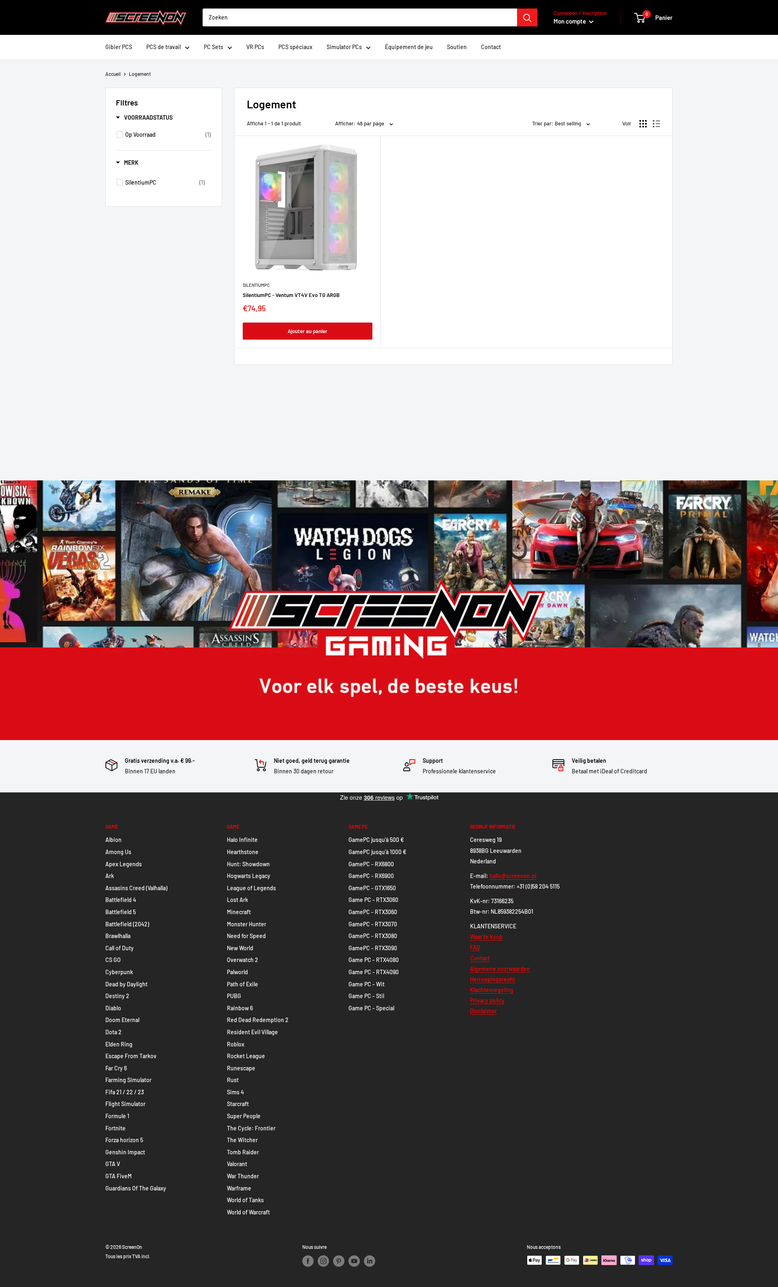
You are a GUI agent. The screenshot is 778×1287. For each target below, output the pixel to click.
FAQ (475, 947)
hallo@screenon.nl (512, 875)
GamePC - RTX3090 (372, 948)
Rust (233, 1079)
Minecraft (239, 911)
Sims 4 (235, 1092)
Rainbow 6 (240, 1008)
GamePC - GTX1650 (372, 888)
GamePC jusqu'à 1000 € (377, 851)
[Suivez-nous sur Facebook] (308, 1261)
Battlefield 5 (120, 911)
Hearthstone (243, 851)
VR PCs (255, 46)
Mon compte (570, 21)
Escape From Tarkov (130, 1055)
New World (240, 948)
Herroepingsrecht (492, 979)
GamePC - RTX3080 (372, 935)
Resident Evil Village (252, 1032)
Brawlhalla (117, 935)
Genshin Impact (125, 1152)
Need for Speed (246, 935)
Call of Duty (119, 948)
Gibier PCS (118, 46)
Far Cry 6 (116, 1068)
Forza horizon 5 (124, 1139)
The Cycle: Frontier (251, 1128)
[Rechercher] (527, 17)
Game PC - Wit (366, 984)
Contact (491, 46)
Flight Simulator (125, 1103)
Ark (109, 875)
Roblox (235, 1044)
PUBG (234, 995)
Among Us (118, 851)
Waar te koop (486, 936)
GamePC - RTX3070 (372, 924)
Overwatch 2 (242, 959)
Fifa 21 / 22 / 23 (124, 1092)
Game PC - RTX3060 (373, 899)
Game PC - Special (371, 1008)
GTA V (112, 1163)
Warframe (239, 1188)
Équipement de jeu (409, 46)
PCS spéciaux (295, 46)
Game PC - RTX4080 (373, 959)
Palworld (237, 971)
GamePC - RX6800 (371, 864)
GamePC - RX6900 (371, 875)
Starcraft (238, 1103)
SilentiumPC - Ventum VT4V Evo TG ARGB (291, 295)
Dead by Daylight (126, 984)
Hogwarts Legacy (248, 875)
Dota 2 (113, 1032)
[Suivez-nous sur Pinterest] (338, 1261)
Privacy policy (487, 1000)
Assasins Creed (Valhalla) (136, 888)
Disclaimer (483, 1010)
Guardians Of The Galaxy (135, 1188)
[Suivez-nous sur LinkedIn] (369, 1261)
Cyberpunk (119, 971)
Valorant (237, 1163)
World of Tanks (245, 1200)
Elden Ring (119, 1044)
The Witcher (242, 1139)
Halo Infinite (242, 839)
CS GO (113, 959)
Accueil (113, 74)
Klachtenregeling (491, 989)
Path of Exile (242, 984)
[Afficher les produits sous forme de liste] (656, 123)
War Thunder (243, 1176)
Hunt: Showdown (248, 864)
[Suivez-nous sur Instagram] (323, 1261)
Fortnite (115, 1128)
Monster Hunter (246, 924)
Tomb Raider (243, 1152)
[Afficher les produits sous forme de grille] (643, 123)
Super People (244, 1116)
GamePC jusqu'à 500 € (376, 839)
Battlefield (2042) (127, 924)
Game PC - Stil (366, 995)
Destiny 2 (117, 995)
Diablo (113, 1008)
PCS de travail (163, 46)
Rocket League (246, 1055)
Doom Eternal (122, 1019)
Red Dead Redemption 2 (258, 1019)
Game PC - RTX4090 (373, 971)
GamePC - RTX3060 (372, 911)
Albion (113, 839)
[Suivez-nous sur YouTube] (354, 1261)
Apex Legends (123, 864)
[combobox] (360, 17)
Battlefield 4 (120, 899)
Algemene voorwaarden (500, 968)
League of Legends (251, 888)
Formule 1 (117, 1116)
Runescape (241, 1068)
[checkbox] (168, 135)
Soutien (457, 46)
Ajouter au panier (307, 331)
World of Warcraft (248, 1212)
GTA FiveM (118, 1176)
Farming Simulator (128, 1079)
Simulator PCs (344, 46)
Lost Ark (237, 899)
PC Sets (213, 46)
